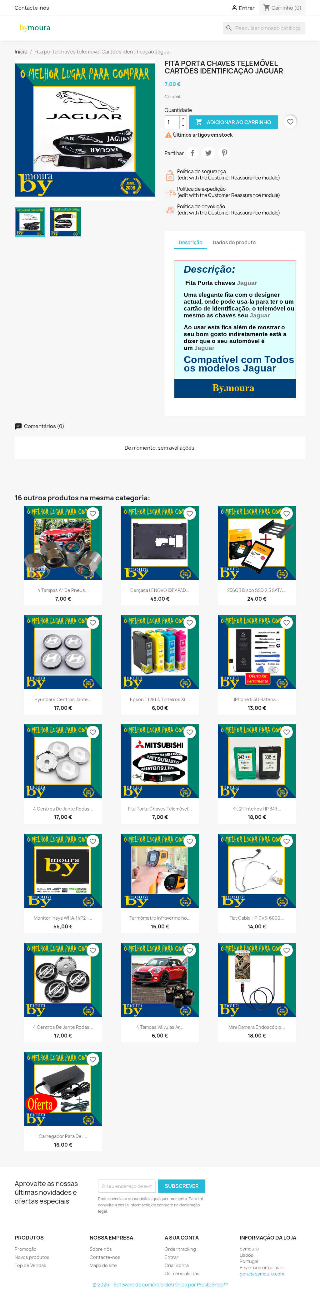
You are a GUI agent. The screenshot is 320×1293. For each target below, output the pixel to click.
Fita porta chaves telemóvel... (160, 809)
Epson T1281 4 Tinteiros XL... (160, 699)
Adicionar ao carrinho (233, 122)
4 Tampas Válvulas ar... (159, 1027)
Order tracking (180, 1249)
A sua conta (182, 1237)
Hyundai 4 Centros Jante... (63, 699)
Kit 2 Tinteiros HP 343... (256, 809)
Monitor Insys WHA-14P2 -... (63, 918)
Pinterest (224, 153)
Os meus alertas (182, 1273)
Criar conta (177, 1265)
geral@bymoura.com (262, 1274)
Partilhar (192, 153)
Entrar (171, 1257)
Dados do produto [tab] (234, 242)
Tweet (208, 153)
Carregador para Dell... (63, 1136)
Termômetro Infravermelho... (160, 918)
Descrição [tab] (190, 242)
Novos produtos (32, 1257)
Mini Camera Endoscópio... (256, 1027)
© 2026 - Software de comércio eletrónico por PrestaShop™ (160, 1284)
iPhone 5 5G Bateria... (256, 699)
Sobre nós (101, 1249)
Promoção (26, 1249)
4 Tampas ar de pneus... (63, 590)
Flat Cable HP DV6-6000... (257, 918)
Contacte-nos (32, 7)
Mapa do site (103, 1265)
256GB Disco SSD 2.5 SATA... (257, 590)
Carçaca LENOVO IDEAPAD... (159, 590)
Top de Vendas (30, 1265)
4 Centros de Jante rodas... (63, 809)
